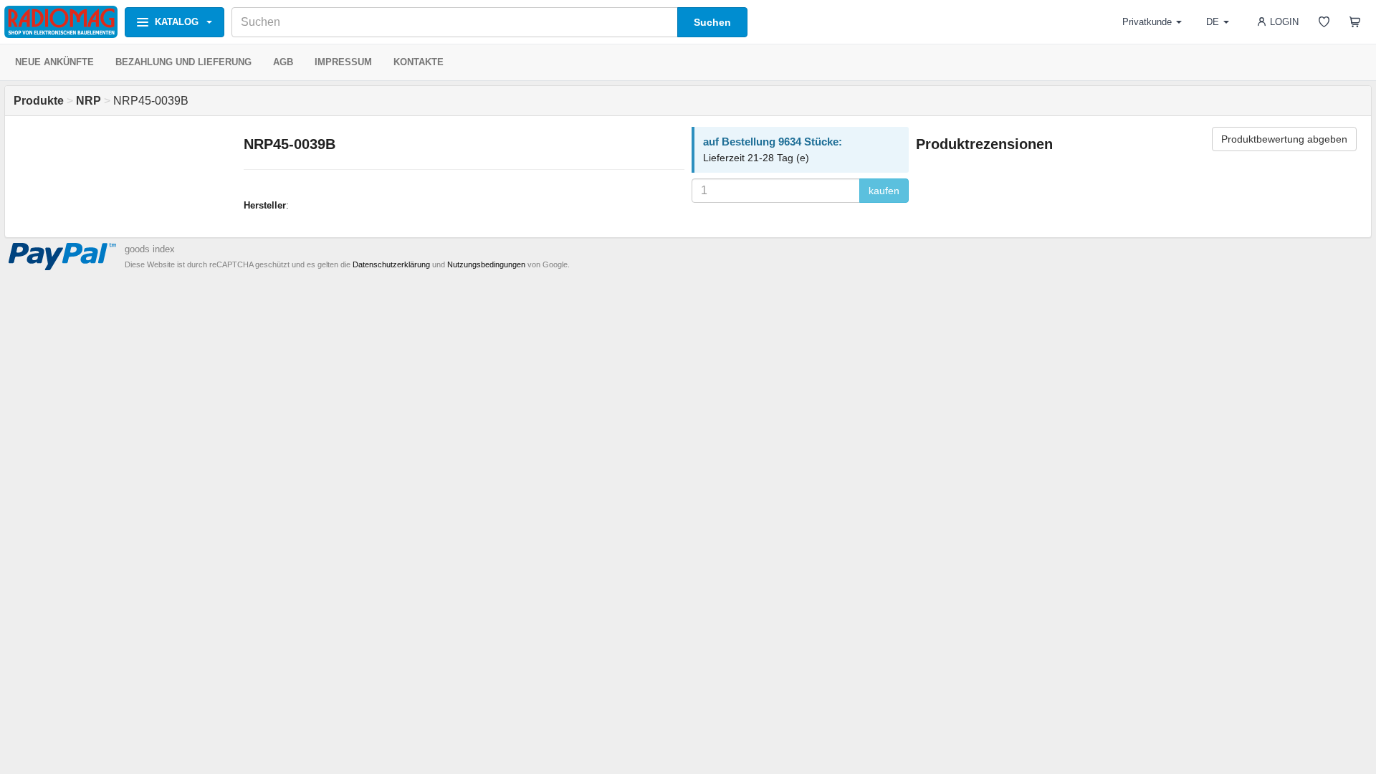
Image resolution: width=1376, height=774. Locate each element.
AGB (283, 62)
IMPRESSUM (343, 62)
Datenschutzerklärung (391, 264)
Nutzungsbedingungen (486, 264)
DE (1212, 21)
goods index (150, 249)
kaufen (884, 190)
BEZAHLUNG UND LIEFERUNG (183, 62)
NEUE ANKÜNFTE (54, 62)
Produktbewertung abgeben (1284, 139)
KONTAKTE (418, 62)
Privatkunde (1147, 21)
